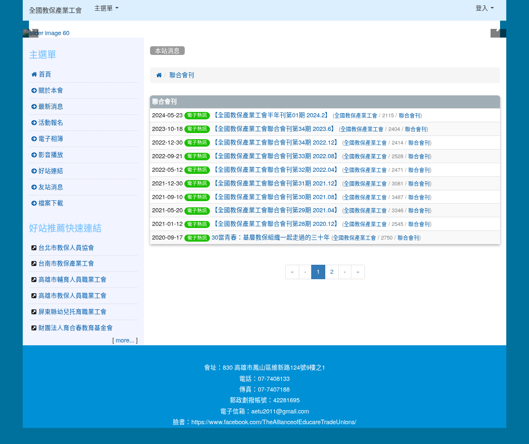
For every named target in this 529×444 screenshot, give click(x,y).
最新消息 (50, 106)
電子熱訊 (197, 115)
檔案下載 (50, 203)
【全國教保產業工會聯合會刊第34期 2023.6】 (274, 129)
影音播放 (50, 155)
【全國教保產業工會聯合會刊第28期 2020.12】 (276, 224)
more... (125, 340)
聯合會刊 (181, 75)
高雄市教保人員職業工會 (72, 295)
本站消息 (167, 50)
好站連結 (50, 171)
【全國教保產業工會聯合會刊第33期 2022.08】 (276, 156)
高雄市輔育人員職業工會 (72, 279)
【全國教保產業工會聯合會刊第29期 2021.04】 (276, 210)
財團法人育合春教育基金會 (75, 328)
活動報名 (50, 122)
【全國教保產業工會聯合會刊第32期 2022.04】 (276, 169)
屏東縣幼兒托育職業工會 (72, 312)
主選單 (104, 8)
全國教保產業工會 (55, 10)
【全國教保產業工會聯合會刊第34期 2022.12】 (276, 142)
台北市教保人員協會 (66, 248)
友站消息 (50, 187)
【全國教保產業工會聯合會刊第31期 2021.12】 (276, 183)
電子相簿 (50, 138)
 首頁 (41, 74)
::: (152, 40)
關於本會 (50, 90)
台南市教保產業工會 (66, 263)
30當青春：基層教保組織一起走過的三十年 (271, 237)
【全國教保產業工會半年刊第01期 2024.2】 (271, 115)
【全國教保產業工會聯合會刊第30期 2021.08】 (276, 197)
